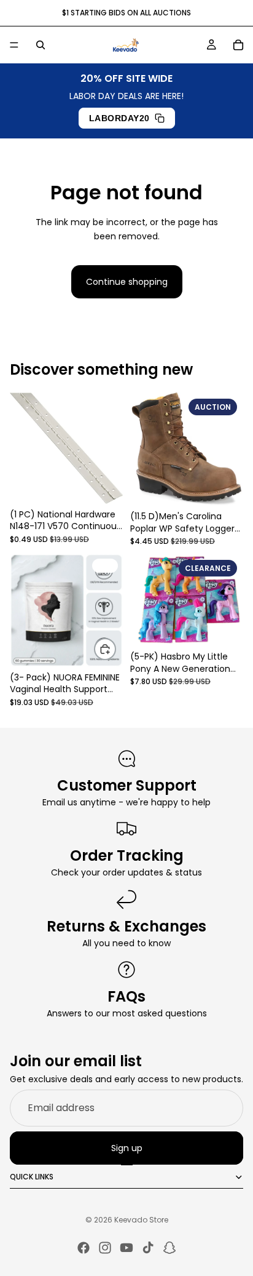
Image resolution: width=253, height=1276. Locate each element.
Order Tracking (127, 855)
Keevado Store (141, 1219)
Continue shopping (127, 282)
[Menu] (14, 45)
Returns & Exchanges (126, 926)
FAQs (126, 996)
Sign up (126, 1148)
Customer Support (127, 785)
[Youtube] (126, 1247)
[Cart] (238, 44)
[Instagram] (105, 1247)
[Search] (40, 44)
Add (115, 648)
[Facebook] (83, 1247)
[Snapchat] (169, 1247)
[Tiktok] (148, 1247)
